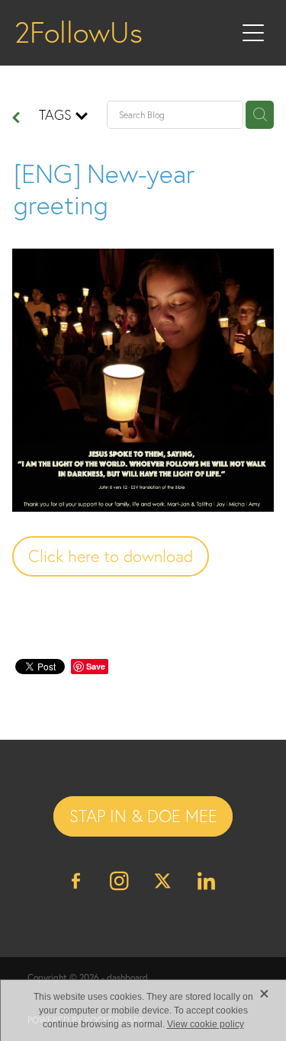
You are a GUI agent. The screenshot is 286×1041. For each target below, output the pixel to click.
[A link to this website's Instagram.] (120, 881)
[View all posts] (16, 118)
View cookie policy (205, 1024)
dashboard (127, 977)
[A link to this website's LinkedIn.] (207, 881)
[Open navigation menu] (253, 32)
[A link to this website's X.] (163, 881)
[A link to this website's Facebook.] (76, 881)
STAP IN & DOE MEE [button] (143, 816)
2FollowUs (78, 32)
